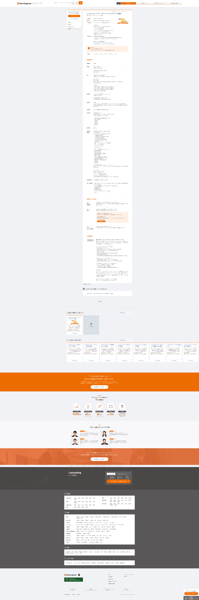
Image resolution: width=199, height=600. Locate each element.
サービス (76, 553)
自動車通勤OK (122, 562)
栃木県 (79, 501)
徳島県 (130, 500)
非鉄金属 (105, 551)
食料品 (67, 553)
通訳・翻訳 (78, 542)
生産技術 (68, 526)
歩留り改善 (108, 526)
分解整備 (88, 533)
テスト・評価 (111, 522)
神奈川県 (75, 502)
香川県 (111, 501)
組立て (82, 539)
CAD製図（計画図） (97, 516)
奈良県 (126, 498)
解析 (120, 516)
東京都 (94, 501)
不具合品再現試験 (113, 529)
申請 (103, 537)
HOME (119, 3)
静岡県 (79, 507)
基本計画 (77, 537)
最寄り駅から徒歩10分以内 (98, 293)
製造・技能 (68, 539)
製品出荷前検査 (98, 529)
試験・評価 (124, 516)
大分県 (126, 503)
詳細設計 (87, 516)
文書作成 (96, 542)
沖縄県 (115, 504)
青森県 (79, 498)
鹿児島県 (111, 504)
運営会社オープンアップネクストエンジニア (90, 590)
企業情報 (69, 28)
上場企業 (111, 293)
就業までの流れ (70, 26)
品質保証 (68, 529)
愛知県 (83, 507)
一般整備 (84, 533)
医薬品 (114, 551)
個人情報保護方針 (67, 594)
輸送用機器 (68, 551)
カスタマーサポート (104, 524)
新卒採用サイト (56, 2)
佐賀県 (115, 503)
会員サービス (143, 3)
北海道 (75, 498)
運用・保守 (92, 524)
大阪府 (118, 498)
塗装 (94, 539)
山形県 (94, 498)
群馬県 (83, 501)
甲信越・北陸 (68, 504)
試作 (95, 520)
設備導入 (87, 526)
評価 (97, 535)
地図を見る (101, 221)
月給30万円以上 (89, 293)
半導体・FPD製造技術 (70, 531)
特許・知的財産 (84, 542)
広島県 (122, 500)
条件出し (82, 531)
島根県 (115, 500)
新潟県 (75, 504)
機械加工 (77, 539)
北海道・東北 (68, 498)
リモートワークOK (76, 562)
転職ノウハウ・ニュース (159, 3)
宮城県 (86, 498)
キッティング (97, 524)
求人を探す (128, 3)
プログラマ (106, 522)
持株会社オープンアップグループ (126, 590)
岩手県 (83, 498)
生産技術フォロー (79, 518)
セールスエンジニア (79, 524)
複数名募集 (108, 562)
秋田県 (90, 498)
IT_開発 (67, 522)
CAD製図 (91, 516)
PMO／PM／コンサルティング (89, 522)
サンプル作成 (88, 535)
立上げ (91, 526)
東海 (67, 507)
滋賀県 (111, 498)
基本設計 (82, 516)
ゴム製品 (90, 551)
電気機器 (76, 551)
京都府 (115, 498)
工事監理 (107, 537)
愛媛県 (115, 501)
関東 (67, 501)
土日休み (112, 562)
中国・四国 (104, 500)
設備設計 (82, 526)
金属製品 (109, 551)
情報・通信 (85, 551)
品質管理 (92, 529)
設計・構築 (87, 524)
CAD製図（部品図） (114, 516)
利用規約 (73, 594)
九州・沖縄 (104, 503)
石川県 (83, 504)
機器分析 (93, 535)
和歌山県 (130, 498)
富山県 (79, 504)
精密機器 (80, 551)
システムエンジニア (99, 522)
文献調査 (77, 535)
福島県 (75, 499)
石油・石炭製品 (122, 551)
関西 (103, 498)
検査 (97, 539)
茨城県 (75, 501)
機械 (67, 516)
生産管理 (95, 526)
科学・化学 (68, 535)
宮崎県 (130, 503)
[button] (131, 340)
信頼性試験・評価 (86, 529)
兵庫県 (122, 498)
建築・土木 (68, 537)
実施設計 (87, 537)
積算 (100, 537)
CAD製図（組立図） (106, 516)
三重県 (86, 507)
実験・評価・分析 (91, 531)
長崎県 (118, 503)
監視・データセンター (113, 524)
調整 (88, 539)
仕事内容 (69, 22)
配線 (85, 539)
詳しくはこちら (96, 71)
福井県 (86, 504)
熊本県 (122, 503)
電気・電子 (68, 520)
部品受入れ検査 (79, 529)
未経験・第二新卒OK (100, 562)
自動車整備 (68, 533)
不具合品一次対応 (105, 529)
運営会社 (69, 2)
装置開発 (77, 531)
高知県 (118, 501)
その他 (67, 542)
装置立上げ (103, 531)
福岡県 (111, 503)
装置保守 (108, 531)
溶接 (91, 539)
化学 (117, 551)
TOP (109, 574)
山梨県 (90, 504)
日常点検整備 (78, 533)
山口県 (126, 500)
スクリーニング (105, 535)
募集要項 (69, 24)
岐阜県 (75, 507)
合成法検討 (83, 535)
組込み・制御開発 (79, 522)
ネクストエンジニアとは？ (63, 2)
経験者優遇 (107, 293)
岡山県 (118, 500)
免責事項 (78, 594)
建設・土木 (128, 551)
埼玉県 (86, 501)
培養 (100, 535)
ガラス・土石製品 (96, 551)
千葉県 (90, 501)
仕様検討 (77, 516)
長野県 (94, 504)
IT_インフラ (68, 524)
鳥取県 (111, 500)
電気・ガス (72, 553)
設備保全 (113, 526)
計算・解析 (96, 537)
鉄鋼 (101, 551)
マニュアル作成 (91, 542)
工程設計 (77, 526)
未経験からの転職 (174, 3)
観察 (110, 535)
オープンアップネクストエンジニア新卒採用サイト (108, 590)
